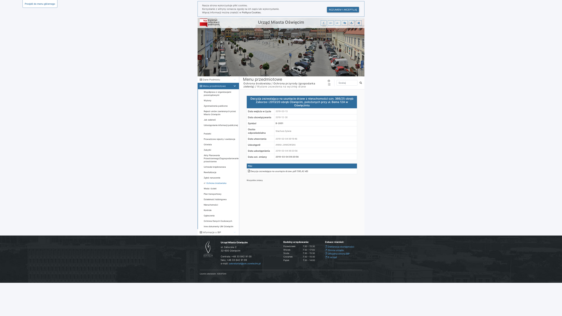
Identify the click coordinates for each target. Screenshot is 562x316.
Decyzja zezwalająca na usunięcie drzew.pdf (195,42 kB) (279, 171)
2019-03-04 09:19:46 (286, 139)
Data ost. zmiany (257, 156)
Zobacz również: (334, 242)
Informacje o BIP (212, 232)
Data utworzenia (257, 138)
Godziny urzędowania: (296, 242)
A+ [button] (331, 23)
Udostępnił (254, 144)
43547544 (221, 274)
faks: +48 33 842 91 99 (234, 260)
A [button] (323, 23)
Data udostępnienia (259, 150)
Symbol (252, 123)
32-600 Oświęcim (230, 250)
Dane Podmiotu (211, 79)
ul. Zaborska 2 (229, 247)
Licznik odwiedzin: (208, 274)
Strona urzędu (335, 250)
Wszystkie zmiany (255, 180)
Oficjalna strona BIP (338, 253)
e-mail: (241, 263)
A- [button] (337, 23)
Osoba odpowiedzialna (257, 131)
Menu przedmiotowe (214, 86)
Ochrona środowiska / (258, 83)
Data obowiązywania (259, 117)
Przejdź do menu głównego (40, 3)
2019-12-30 (282, 117)
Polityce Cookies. (251, 12)
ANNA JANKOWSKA (286, 145)
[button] (345, 23)
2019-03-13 (282, 111)
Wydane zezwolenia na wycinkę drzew (281, 86)
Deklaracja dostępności (340, 246)
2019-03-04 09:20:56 (287, 151)
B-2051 (279, 123)
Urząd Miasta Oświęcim (281, 22)
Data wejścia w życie (259, 111)
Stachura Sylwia (283, 131)
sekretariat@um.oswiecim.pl (245, 263)
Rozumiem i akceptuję (343, 9)
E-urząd (332, 257)
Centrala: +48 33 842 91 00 (236, 256)
